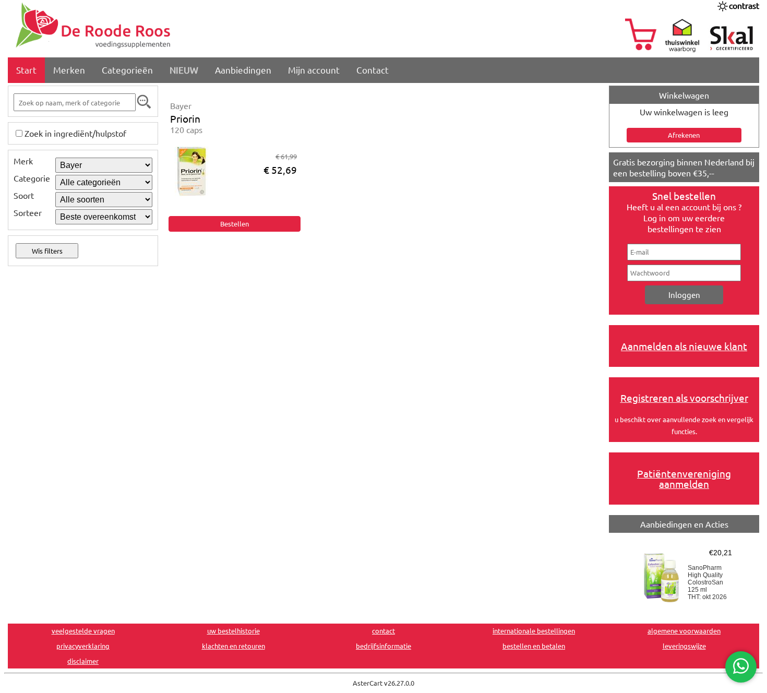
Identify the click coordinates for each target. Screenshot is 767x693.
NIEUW (184, 69)
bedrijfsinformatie (383, 645)
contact (383, 630)
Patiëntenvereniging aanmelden (684, 479)
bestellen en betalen (533, 645)
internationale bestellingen (534, 630)
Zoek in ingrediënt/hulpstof (75, 133)
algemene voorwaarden (684, 630)
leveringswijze (684, 645)
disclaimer (83, 660)
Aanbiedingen (243, 69)
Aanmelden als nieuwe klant (684, 346)
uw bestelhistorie (233, 630)
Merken (69, 69)
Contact (372, 69)
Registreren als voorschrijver (684, 397)
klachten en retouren (233, 645)
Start (26, 69)
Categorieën (127, 69)
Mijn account (314, 69)
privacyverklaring (83, 645)
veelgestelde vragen (83, 630)
